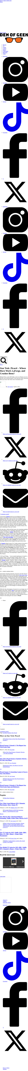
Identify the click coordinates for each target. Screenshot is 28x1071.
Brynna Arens (13, 838)
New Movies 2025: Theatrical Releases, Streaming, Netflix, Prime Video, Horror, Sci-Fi (14, 817)
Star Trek (7, 732)
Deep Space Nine (23, 575)
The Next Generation (8, 537)
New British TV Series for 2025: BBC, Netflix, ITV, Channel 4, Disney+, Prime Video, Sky (13, 848)
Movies (4, 44)
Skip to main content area (5, 0)
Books (4, 50)
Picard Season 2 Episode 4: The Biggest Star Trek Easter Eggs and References (13, 786)
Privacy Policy (6, 1067)
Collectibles (5, 51)
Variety (11, 532)
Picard (8, 516)
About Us (5, 900)
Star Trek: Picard (13, 732)
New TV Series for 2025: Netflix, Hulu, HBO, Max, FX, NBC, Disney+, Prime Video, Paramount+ (13, 834)
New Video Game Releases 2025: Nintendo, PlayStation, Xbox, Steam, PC (12, 804)
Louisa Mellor (12, 851)
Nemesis (3, 543)
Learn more (2, 876)
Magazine (5, 52)
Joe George (10, 386)
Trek (13, 590)
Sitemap (5, 1069)
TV (3, 46)
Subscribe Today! (7, 902)
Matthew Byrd (14, 807)
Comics (4, 48)
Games (4, 47)
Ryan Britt (12, 749)
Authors (5, 901)
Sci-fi (4, 732)
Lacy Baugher (13, 763)
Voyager (3, 560)
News (1, 364)
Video (4, 53)
